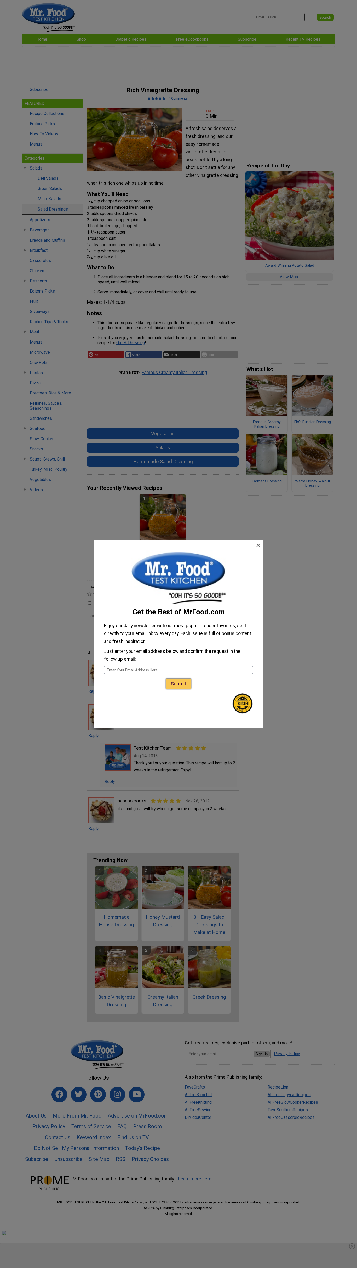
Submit (178, 684)
